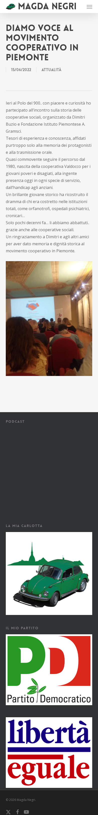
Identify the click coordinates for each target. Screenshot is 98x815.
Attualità (51, 69)
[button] (89, 6)
